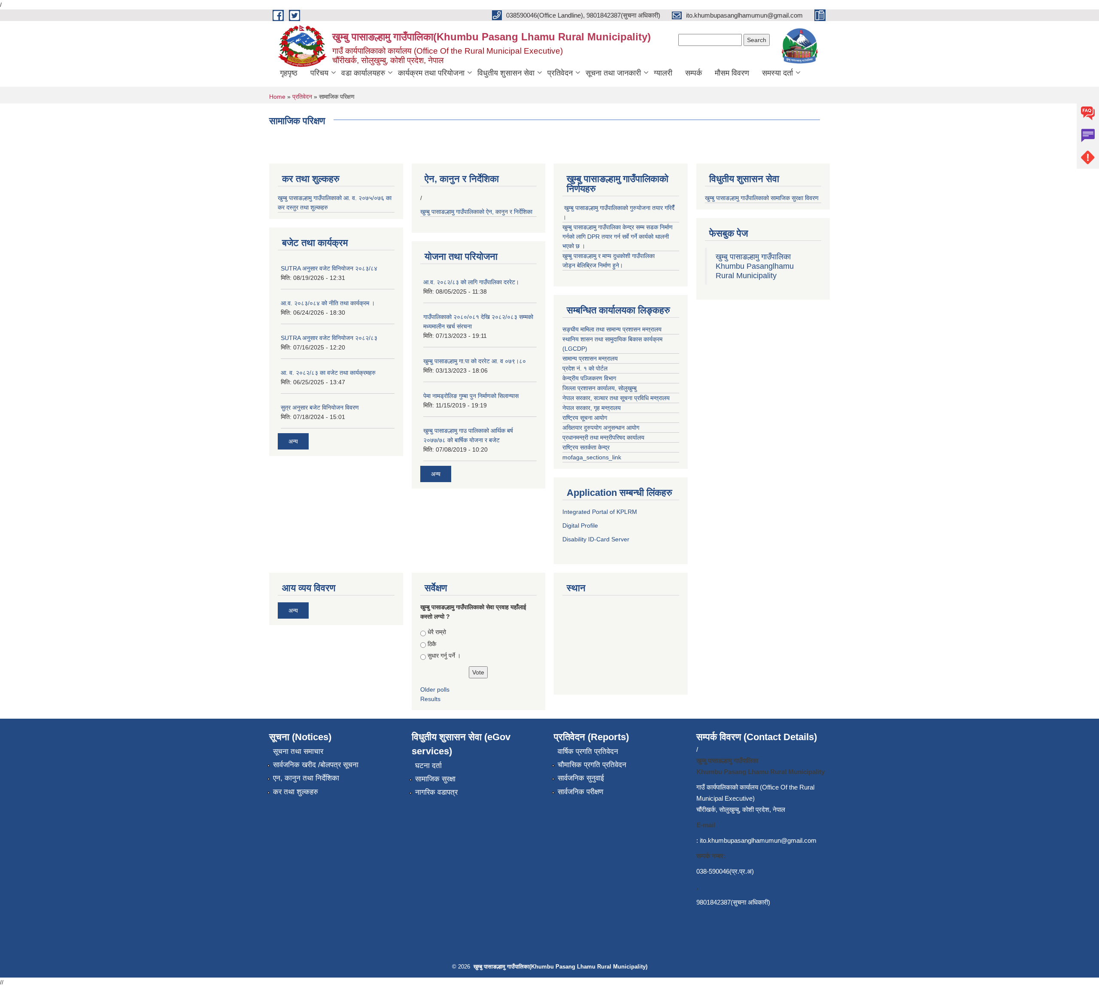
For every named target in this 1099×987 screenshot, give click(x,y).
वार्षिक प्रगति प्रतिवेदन (588, 751)
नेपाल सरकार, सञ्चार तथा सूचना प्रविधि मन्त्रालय (616, 398)
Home (277, 96)
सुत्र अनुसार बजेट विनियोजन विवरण (320, 407)
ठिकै (432, 644)
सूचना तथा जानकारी (613, 73)
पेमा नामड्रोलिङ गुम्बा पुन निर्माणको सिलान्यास (471, 395)
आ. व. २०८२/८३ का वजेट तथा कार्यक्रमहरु (328, 372)
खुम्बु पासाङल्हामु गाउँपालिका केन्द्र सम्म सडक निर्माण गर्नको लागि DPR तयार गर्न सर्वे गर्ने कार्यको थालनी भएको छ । (617, 236)
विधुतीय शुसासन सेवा (505, 73)
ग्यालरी (663, 73)
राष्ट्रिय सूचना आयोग (584, 417)
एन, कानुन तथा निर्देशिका (306, 778)
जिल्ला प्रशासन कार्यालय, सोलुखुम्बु (600, 388)
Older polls (434, 689)
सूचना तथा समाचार (298, 751)
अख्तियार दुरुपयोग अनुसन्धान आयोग (600, 427)
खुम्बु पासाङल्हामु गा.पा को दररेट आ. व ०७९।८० (474, 361)
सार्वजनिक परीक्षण (580, 792)
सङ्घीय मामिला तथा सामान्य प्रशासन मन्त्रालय (612, 329)
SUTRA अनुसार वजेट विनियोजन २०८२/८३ (329, 337)
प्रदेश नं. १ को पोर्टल (585, 368)
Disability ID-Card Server (595, 539)
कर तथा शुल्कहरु (295, 792)
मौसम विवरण (732, 73)
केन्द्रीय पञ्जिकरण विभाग (589, 378)
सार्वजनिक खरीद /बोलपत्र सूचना (315, 765)
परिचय (319, 73)
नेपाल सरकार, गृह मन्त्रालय (591, 407)
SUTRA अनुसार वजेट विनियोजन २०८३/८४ (329, 268)
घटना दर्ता (428, 766)
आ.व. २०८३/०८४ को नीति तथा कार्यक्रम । (328, 303)
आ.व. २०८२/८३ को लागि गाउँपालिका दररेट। (471, 282)
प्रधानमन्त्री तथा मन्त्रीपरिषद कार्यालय (603, 437)
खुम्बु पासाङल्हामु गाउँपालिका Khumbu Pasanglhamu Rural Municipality (755, 266)
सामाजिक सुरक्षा (435, 779)
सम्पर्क (693, 73)
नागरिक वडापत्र (436, 792)
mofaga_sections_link (591, 457)
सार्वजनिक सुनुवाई (581, 778)
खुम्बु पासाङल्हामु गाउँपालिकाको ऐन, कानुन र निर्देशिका (477, 211)
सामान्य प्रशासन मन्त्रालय (590, 358)
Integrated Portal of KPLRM (599, 511)
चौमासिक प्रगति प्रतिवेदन (592, 765)
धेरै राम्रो (437, 632)
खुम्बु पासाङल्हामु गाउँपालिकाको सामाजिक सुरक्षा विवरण (762, 197)
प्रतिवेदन (560, 73)
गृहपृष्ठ (289, 73)
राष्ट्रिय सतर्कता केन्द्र (586, 447)
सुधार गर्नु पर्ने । (444, 655)
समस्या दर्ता (777, 73)
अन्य (293, 441)
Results (430, 698)
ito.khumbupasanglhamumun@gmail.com (758, 840)
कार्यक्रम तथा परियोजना (431, 73)
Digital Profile (580, 525)
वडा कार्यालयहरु (363, 73)
